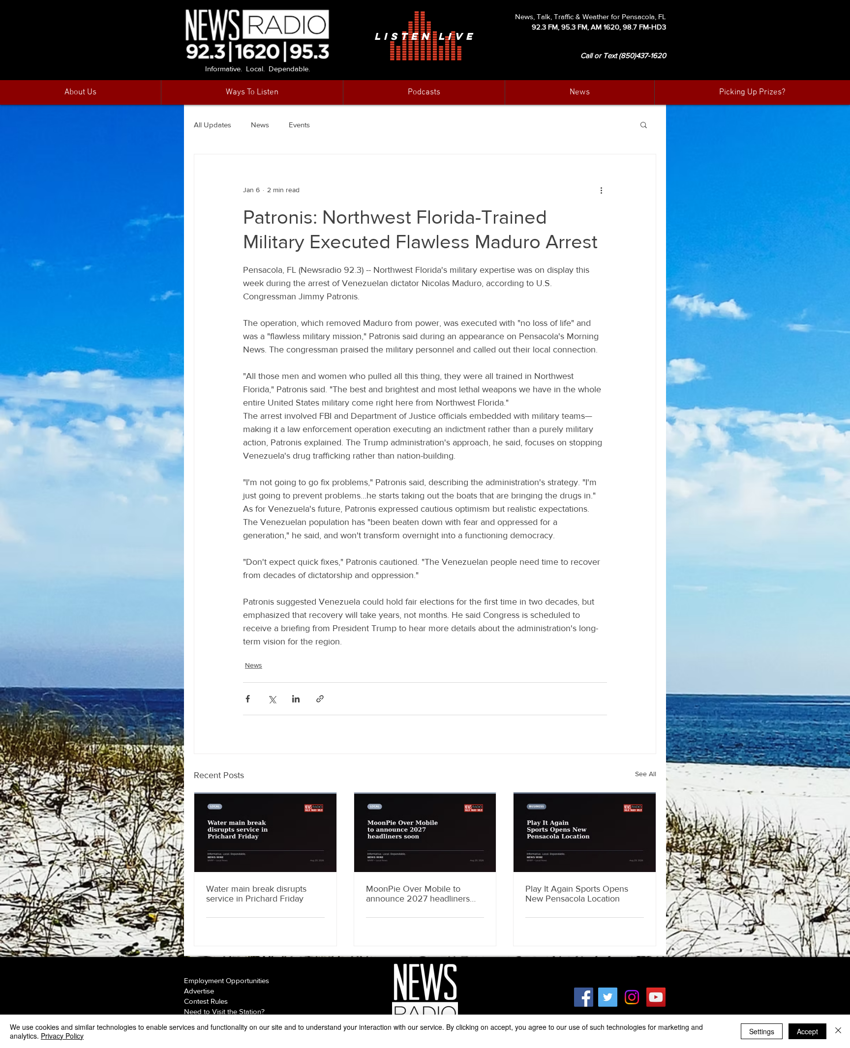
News (260, 124)
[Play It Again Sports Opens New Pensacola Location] (585, 832)
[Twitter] (607, 997)
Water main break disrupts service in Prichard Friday (256, 893)
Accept (807, 1031)
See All (645, 774)
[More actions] (601, 190)
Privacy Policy (62, 1036)
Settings (761, 1031)
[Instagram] (631, 997)
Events (299, 124)
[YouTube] (656, 997)
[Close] (838, 1031)
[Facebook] (583, 997)
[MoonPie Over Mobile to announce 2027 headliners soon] (425, 832)
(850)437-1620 (642, 55)
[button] (579, 92)
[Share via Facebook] (247, 698)
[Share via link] (320, 698)
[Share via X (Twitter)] (271, 698)
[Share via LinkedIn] (296, 698)
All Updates (212, 124)
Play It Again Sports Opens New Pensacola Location (576, 893)
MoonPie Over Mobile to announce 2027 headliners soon (418, 893)
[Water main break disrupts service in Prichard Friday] (265, 832)
